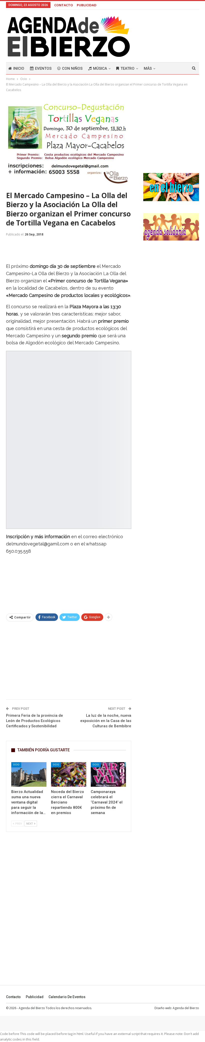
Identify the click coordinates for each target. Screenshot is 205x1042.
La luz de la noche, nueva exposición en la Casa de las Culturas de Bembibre (105, 720)
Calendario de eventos (67, 997)
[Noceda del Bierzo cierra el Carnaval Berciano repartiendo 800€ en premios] (68, 774)
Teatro (127, 68)
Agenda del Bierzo (186, 1008)
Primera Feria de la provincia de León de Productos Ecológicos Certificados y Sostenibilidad (34, 720)
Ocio (16, 764)
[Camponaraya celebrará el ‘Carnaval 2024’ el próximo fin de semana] (108, 774)
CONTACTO (63, 5)
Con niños (72, 68)
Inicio (18, 68)
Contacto (13, 997)
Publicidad (35, 997)
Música (100, 68)
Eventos (43, 68)
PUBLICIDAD (86, 5)
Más (148, 68)
